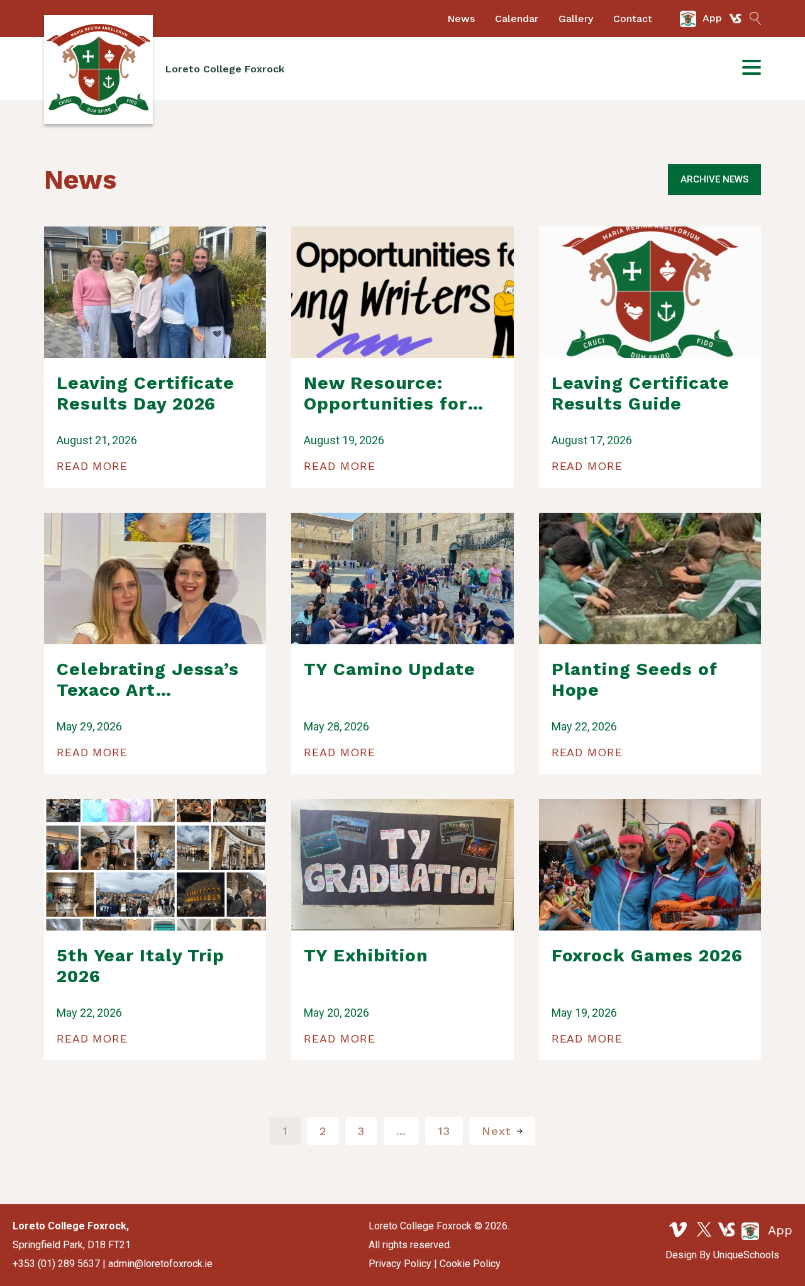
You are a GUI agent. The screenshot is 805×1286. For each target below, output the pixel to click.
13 (444, 1131)
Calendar (516, 19)
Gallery (575, 19)
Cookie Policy (470, 1264)
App (778, 1230)
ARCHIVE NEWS (714, 179)
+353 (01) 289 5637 (56, 1264)
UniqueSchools (746, 1255)
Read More (92, 465)
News (461, 19)
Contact (632, 19)
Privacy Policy (400, 1264)
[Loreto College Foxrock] (98, 69)
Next (496, 1131)
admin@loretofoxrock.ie (160, 1264)
